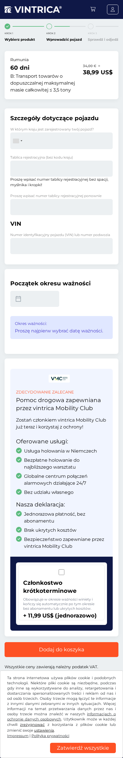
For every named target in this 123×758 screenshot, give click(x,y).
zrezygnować (32, 724)
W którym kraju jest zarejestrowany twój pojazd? (52, 129)
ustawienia (44, 730)
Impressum (18, 736)
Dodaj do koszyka (61, 649)
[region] (61, 753)
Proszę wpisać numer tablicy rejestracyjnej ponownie (56, 196)
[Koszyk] (93, 9)
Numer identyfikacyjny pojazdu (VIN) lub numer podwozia (60, 235)
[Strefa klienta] (112, 9)
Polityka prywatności (50, 736)
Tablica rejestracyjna (41, 157)
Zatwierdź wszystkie (83, 748)
